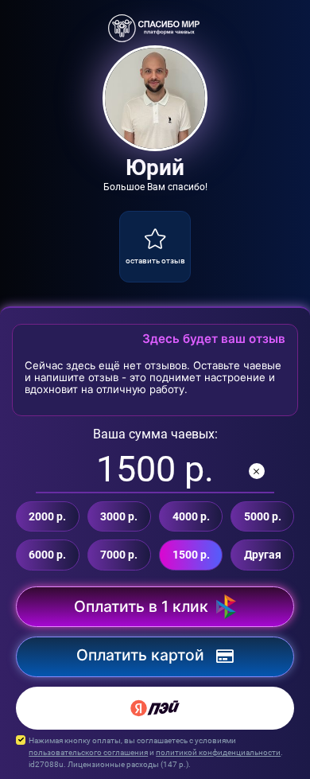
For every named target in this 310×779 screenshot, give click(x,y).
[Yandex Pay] (155, 708)
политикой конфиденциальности (218, 752)
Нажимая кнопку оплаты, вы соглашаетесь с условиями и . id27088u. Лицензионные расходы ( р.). (156, 752)
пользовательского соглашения (88, 752)
